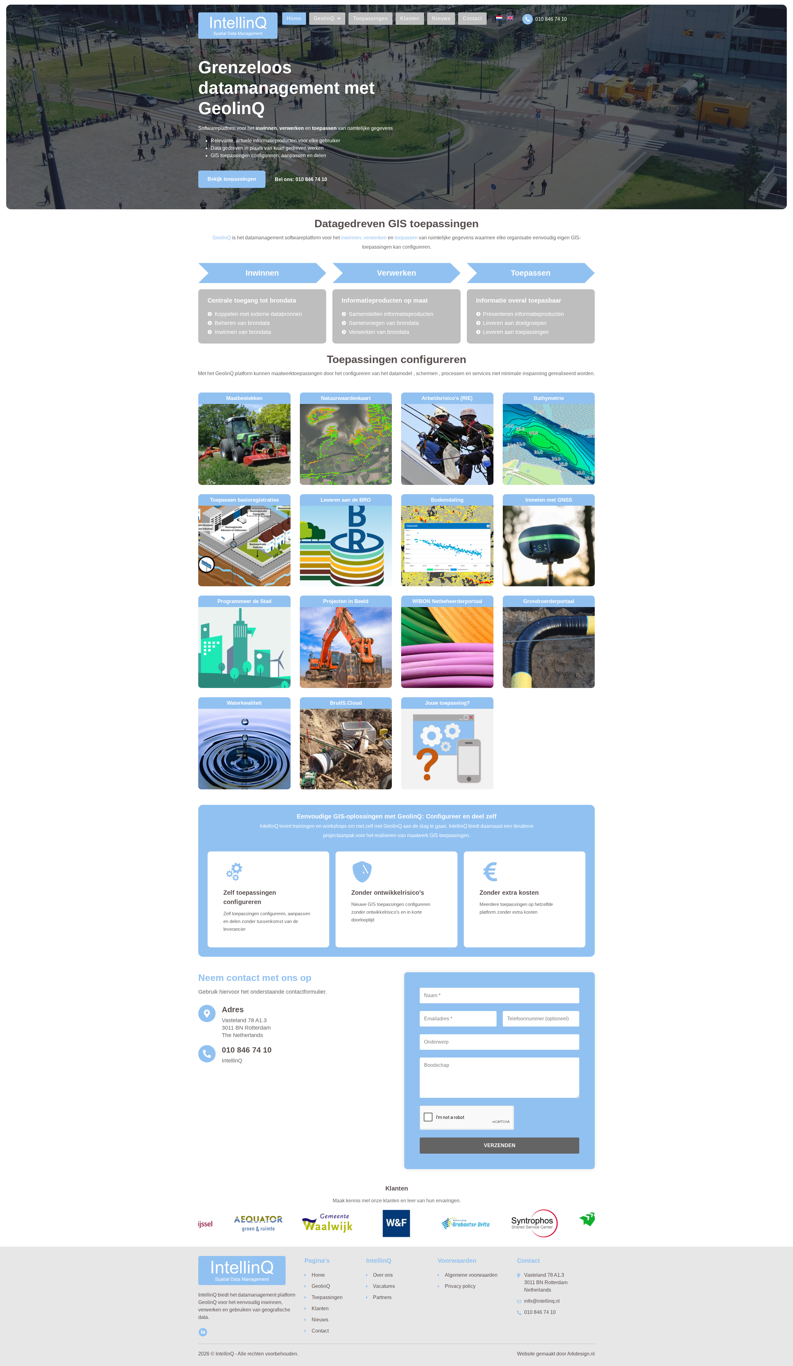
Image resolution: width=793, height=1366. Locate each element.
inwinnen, (351, 237)
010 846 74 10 (551, 19)
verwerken (375, 237)
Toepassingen (370, 18)
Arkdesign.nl (581, 1353)
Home (294, 18)
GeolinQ (324, 18)
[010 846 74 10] (527, 19)
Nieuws (441, 18)
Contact (472, 18)
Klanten (409, 18)
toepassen (406, 237)
